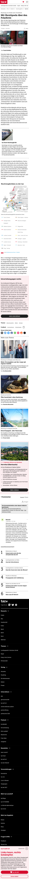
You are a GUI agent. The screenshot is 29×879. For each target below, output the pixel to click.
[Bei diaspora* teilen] (18, 333)
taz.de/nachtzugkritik (9, 154)
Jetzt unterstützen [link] (14, 316)
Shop (2, 826)
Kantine (3, 823)
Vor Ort (3, 777)
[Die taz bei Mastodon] (9, 605)
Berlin (2, 632)
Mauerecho (4, 734)
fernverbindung (5, 727)
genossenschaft (5, 699)
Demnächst (4, 773)
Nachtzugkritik (19, 8)
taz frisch (3, 755)
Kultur (2, 625)
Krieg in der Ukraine (6, 657)
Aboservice (4, 844)
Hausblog (3, 675)
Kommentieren (10, 327)
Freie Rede (3, 738)
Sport (2, 629)
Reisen (2, 819)
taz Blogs (3, 798)
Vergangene (4, 784)
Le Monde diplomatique (7, 805)
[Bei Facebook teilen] (12, 333)
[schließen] (26, 848)
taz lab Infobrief (5, 762)
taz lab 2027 (4, 787)
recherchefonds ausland (7, 706)
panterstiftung (4, 710)
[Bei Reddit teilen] (21, 333)
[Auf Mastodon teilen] (5, 333)
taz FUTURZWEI (5, 802)
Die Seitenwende (5, 678)
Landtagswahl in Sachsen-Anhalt (9, 650)
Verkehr (12, 8)
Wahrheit (3, 639)
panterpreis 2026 (5, 713)
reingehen (3, 741)
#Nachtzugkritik (10, 323)
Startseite (3, 8)
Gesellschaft (4, 622)
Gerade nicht (21, 848)
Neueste (22, 497)
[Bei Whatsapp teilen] (15, 333)
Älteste (26, 497)
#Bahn (16, 323)
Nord (2, 636)
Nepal (2, 654)
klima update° (4, 731)
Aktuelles (3, 671)
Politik (2, 615)
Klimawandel (4, 661)
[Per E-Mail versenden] (2, 333)
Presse (2, 685)
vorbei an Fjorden (20, 113)
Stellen (3, 682)
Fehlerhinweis (18, 327)
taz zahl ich (4, 703)
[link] (9, 6)
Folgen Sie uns (4, 605)
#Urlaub (21, 323)
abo (2, 696)
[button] (27, 2)
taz (4, 601)
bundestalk (4, 724)
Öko (8, 8)
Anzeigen (3, 830)
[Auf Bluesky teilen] (8, 333)
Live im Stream (5, 780)
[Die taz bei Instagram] (16, 605)
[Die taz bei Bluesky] (13, 605)
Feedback (3, 841)
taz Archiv (3, 809)
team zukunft (4, 752)
